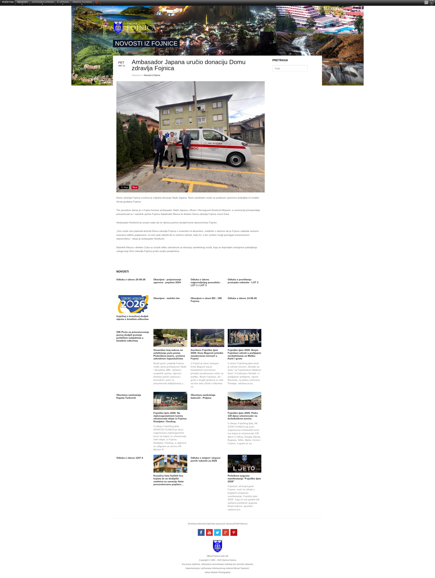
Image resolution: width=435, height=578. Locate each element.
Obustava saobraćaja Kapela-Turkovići (128, 396)
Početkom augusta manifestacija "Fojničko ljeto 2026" (244, 478)
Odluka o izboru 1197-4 (129, 457)
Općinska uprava (214, 524)
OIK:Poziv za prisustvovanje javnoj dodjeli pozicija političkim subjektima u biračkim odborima (132, 336)
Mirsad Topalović (241, 568)
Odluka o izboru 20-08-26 (130, 279)
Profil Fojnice (240, 524)
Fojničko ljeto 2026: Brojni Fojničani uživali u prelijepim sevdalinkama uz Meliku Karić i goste (244, 354)
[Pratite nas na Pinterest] (233, 532)
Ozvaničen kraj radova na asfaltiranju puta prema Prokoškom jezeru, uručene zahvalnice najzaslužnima (169, 354)
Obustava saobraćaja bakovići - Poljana (203, 396)
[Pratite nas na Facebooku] (201, 532)
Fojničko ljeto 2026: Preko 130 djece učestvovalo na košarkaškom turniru (243, 416)
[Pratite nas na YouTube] (209, 532)
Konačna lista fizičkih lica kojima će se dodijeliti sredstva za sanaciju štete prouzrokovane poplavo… (168, 480)
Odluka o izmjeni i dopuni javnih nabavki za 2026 (205, 459)
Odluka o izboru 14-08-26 (242, 298)
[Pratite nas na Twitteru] (217, 532)
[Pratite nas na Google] (225, 532)
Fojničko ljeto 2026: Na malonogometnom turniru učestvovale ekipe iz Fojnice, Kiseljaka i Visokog (170, 417)
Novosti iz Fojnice (152, 75)
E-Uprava (228, 524)
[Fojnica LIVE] (96, 2)
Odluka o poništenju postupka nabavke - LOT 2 (243, 281)
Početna (193, 524)
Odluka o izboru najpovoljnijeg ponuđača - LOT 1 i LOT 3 (206, 282)
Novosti (201, 524)
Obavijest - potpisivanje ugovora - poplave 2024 (167, 281)
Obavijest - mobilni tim (166, 298)
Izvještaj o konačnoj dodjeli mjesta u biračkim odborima (132, 317)
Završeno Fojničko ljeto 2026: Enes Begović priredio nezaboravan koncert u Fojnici (207, 354)
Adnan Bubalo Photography (217, 572)
